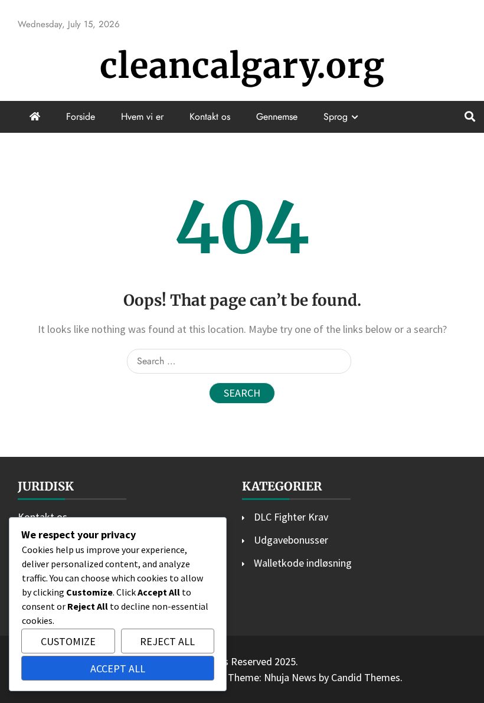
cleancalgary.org (242, 65)
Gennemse (276, 116)
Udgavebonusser (291, 540)
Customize (68, 641)
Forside (80, 116)
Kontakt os (209, 116)
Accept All (117, 668)
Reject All (167, 641)
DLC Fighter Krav (291, 517)
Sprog (335, 116)
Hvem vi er (142, 116)
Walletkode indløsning (303, 563)
